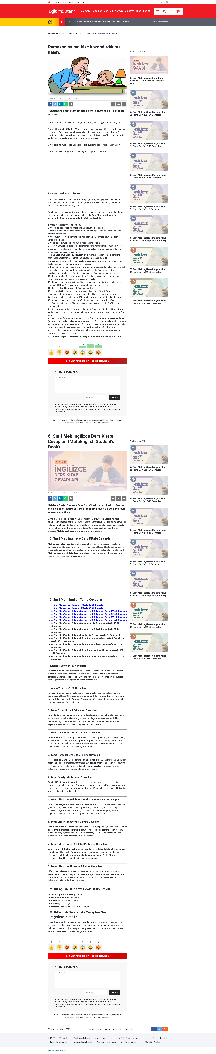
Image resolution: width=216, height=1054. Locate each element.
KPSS (138, 11)
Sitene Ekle (85, 2)
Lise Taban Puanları (128, 1042)
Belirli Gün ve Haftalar (129, 1038)
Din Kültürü (79, 34)
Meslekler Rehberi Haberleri (155, 1038)
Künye (99, 1029)
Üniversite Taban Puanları (107, 1042)
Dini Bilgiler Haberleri (82, 1038)
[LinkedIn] (60, 104)
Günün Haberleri (67, 2)
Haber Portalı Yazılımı (59, 1051)
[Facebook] (50, 104)
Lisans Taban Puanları (58, 1042)
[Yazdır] (71, 104)
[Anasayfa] (49, 2)
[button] (113, 104)
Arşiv (77, 2)
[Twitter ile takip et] (159, 1029)
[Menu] (158, 11)
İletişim (107, 1029)
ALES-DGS (97, 11)
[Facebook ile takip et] (154, 1029)
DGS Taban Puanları (152, 1042)
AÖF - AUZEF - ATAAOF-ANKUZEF (119, 11)
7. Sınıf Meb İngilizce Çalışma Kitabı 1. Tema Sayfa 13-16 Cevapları (103, 22)
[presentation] (56, 22)
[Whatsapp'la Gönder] (65, 104)
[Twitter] (55, 104)
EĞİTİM (146, 11)
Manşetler (56, 2)
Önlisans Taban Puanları (83, 1042)
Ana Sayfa (85, 11)
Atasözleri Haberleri (105, 1038)
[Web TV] (161, 2)
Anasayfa (54, 34)
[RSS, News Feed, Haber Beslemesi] (165, 1029)
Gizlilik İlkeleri (117, 1029)
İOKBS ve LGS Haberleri (59, 1038)
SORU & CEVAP (66, 34)
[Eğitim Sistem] (62, 11)
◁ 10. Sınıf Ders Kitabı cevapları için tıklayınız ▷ (87, 361)
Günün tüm (160, 22)
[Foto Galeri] (167, 2)
